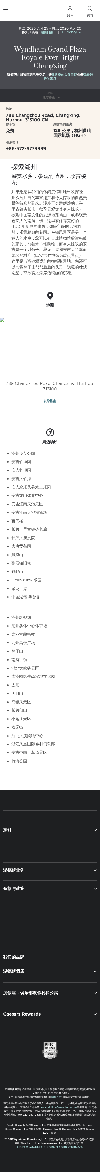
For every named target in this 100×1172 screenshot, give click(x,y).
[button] (50, 971)
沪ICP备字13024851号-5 (31, 1146)
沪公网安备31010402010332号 (65, 1146)
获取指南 (50, 401)
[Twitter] (50, 922)
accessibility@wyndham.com (59, 1107)
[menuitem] (6, 10)
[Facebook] (27, 922)
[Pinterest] (73, 922)
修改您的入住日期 (64, 75)
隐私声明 (56, 1096)
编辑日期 (47, 32)
